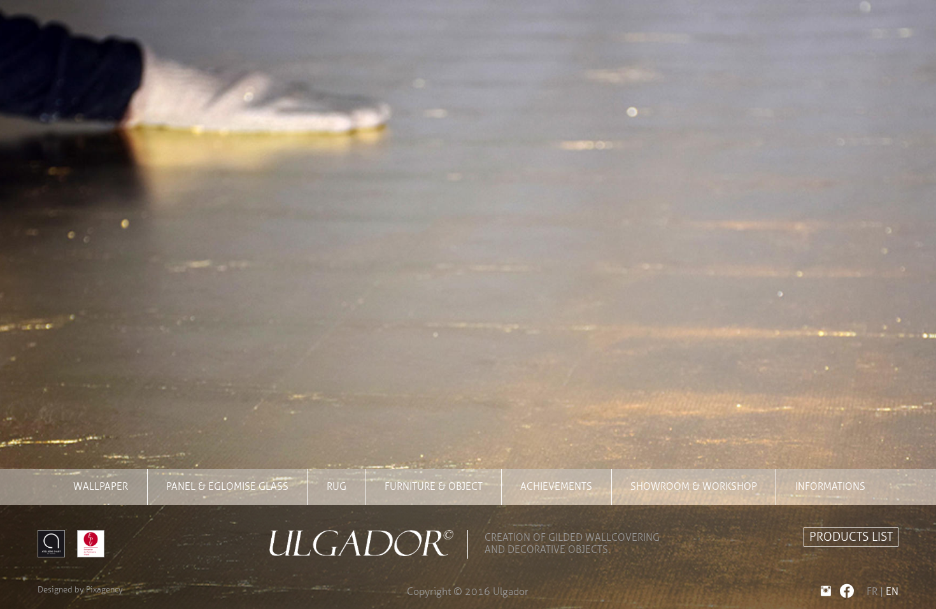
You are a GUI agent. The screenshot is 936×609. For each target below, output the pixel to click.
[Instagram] (823, 592)
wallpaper (100, 486)
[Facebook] (844, 592)
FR (872, 591)
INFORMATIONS (830, 486)
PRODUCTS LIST (851, 537)
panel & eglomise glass (227, 486)
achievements (556, 486)
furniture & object (434, 486)
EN (892, 591)
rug (336, 486)
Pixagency (104, 590)
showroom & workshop (693, 486)
